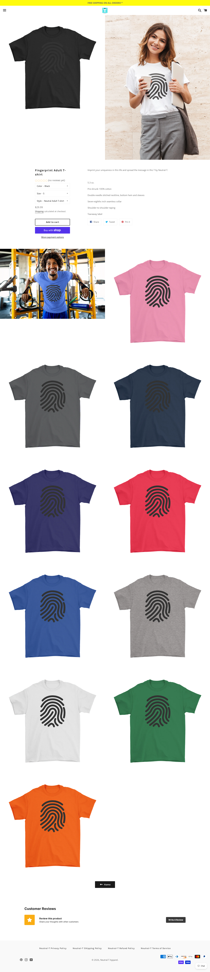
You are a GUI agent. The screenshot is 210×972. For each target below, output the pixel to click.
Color (39, 186)
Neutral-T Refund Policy (121, 948)
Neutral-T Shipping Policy (87, 948)
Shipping (39, 211)
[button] (50, 181)
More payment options (52, 237)
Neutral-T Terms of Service (156, 948)
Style (39, 200)
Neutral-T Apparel (109, 959)
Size (39, 193)
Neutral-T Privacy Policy (52, 948)
